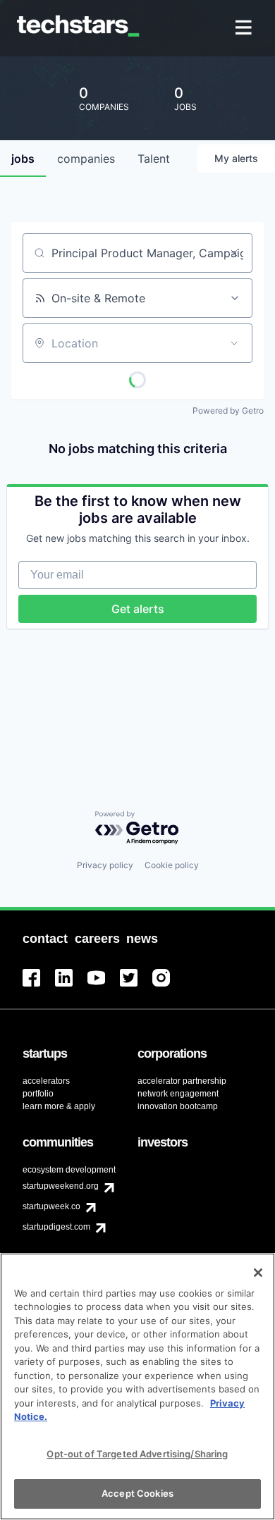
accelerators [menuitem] (46, 1081)
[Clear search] (234, 252)
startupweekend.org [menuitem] (61, 1186)
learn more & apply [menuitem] (59, 1106)
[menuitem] (245, 28)
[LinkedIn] (71, 986)
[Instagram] (168, 986)
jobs (23, 159)
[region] (137, 1386)
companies (86, 159)
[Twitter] (136, 986)
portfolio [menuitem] (38, 1094)
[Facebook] (39, 986)
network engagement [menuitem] (178, 1094)
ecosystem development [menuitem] (69, 1170)
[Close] (258, 1272)
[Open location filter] (234, 343)
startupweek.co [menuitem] (51, 1206)
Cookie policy (172, 865)
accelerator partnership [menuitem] (182, 1081)
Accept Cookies (137, 1493)
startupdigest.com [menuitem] (56, 1227)
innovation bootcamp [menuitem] (178, 1106)
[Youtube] (103, 986)
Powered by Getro (228, 410)
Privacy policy (105, 865)
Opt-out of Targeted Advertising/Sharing (137, 1453)
